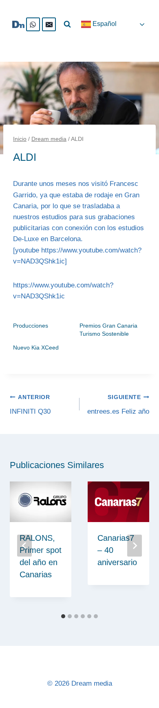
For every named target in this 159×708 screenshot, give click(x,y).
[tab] (63, 616)
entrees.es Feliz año (118, 404)
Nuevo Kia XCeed (36, 347)
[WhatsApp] (33, 24)
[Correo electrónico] (49, 24)
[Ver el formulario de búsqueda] (67, 24)
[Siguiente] (134, 546)
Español (104, 23)
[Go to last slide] (24, 546)
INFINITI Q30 (30, 404)
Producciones (30, 325)
